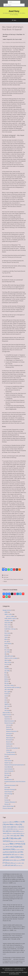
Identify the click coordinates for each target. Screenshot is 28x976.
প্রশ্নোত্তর (6, 668)
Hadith (6, 758)
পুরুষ (5, 666)
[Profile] (4, 594)
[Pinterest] (9, 597)
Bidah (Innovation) (9, 721)
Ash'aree (6, 575)
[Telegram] (11, 569)
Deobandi (8, 729)
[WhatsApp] (9, 569)
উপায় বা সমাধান (7, 633)
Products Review (7, 808)
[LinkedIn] (18, 594)
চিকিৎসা (5, 639)
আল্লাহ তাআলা (7, 622)
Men (5, 777)
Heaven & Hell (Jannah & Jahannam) (14, 765)
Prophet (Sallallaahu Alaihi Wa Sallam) (14, 781)
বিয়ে (11, 854)
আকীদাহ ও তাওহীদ (7, 614)
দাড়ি (6, 835)
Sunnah (6, 800)
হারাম (13, 865)
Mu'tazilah (9, 739)
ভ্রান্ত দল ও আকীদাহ (10, 616)
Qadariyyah (9, 744)
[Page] (7, 594)
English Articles (7, 714)
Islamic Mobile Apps (8, 806)
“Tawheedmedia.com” (19, 968)
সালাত (5, 700)
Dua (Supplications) (9, 754)
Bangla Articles (7, 610)
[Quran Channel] (4, 597)
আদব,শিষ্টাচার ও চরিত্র (8, 620)
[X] (12, 594)
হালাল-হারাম (6, 710)
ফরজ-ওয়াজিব (6, 671)
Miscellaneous (8, 779)
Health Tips (7, 762)
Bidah (5, 581)
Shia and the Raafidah (12, 748)
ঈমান (5, 631)
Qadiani (8, 746)
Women (6, 804)
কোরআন (6, 637)
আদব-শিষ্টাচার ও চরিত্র (14, 824)
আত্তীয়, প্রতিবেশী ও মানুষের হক (10, 618)
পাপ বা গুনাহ (6, 664)
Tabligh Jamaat (10, 752)
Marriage (7, 775)
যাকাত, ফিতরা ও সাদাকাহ (8, 685)
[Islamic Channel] (23, 594)
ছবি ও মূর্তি (6, 641)
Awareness (7, 719)
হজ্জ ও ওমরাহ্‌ (6, 706)
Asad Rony (14, 11)
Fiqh (5, 756)
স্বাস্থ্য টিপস (6, 704)
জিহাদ (5, 645)
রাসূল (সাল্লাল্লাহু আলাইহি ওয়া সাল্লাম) (11, 687)
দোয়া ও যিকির (6, 652)
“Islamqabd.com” (8, 968)
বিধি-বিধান (6, 679)
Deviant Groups (8, 723)
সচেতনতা (6, 696)
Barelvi (8, 727)
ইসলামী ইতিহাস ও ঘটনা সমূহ (9, 629)
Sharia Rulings (8, 793)
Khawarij (8, 735)
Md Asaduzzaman (15, 973)
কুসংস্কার (6, 635)
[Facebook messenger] (6, 569)
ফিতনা (5, 675)
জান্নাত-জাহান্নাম (7, 643)
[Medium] (7, 597)
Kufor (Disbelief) (8, 771)
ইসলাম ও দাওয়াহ (7, 627)
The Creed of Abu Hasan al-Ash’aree (13, 579)
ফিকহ (5, 673)
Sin (5, 798)
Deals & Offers (6, 712)
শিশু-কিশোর (6, 694)
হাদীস (5, 708)
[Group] (9, 594)
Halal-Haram (8, 760)
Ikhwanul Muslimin (11, 731)
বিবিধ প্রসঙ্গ (6, 683)
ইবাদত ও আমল (7, 625)
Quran (6, 787)
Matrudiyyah (9, 737)
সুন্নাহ (5, 702)
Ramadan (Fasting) (9, 789)
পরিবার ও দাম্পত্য (7, 662)
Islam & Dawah (8, 769)
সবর (5, 698)
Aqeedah (6, 717)
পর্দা (4, 847)
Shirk (5, 796)
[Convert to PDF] (14, 569)
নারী (5, 654)
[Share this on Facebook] (3, 569)
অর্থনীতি (5, 612)
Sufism (8, 750)
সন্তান (18, 860)
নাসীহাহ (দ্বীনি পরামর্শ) (8, 656)
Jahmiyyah (9, 733)
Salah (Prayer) (8, 791)
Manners (6, 773)
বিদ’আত (5, 677)
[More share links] (20, 569)
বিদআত (8, 852)
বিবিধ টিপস (6, 681)
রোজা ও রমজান (7, 689)
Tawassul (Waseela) (9, 802)
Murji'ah (8, 742)
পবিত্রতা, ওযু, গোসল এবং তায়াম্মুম (10, 658)
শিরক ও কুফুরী (7, 691)
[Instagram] (15, 594)
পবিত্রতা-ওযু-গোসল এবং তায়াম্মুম (17, 841)
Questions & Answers (10, 785)
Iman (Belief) (7, 767)
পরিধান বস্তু (6, 660)
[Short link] (17, 569)
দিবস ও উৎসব (7, 650)
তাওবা (5, 648)
